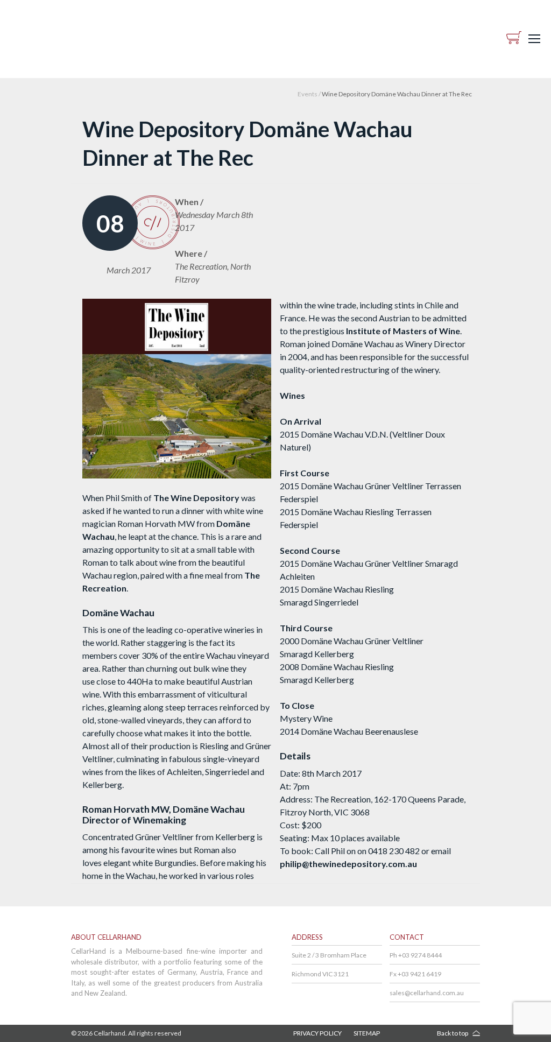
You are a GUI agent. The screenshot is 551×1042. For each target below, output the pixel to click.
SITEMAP (367, 1033)
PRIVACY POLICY (317, 1033)
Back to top (452, 1033)
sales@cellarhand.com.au (427, 993)
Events (307, 94)
